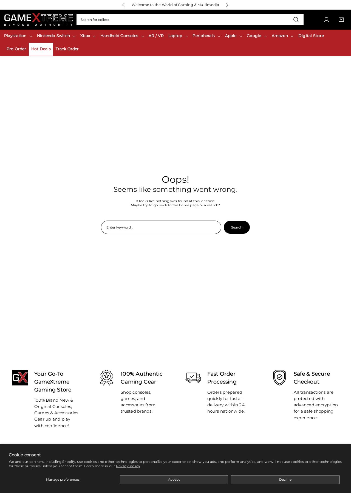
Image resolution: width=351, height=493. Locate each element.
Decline (285, 479)
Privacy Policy (128, 466)
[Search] (296, 19)
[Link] (38, 19)
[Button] (123, 4)
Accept (174, 479)
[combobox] (190, 20)
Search (236, 227)
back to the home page (179, 205)
